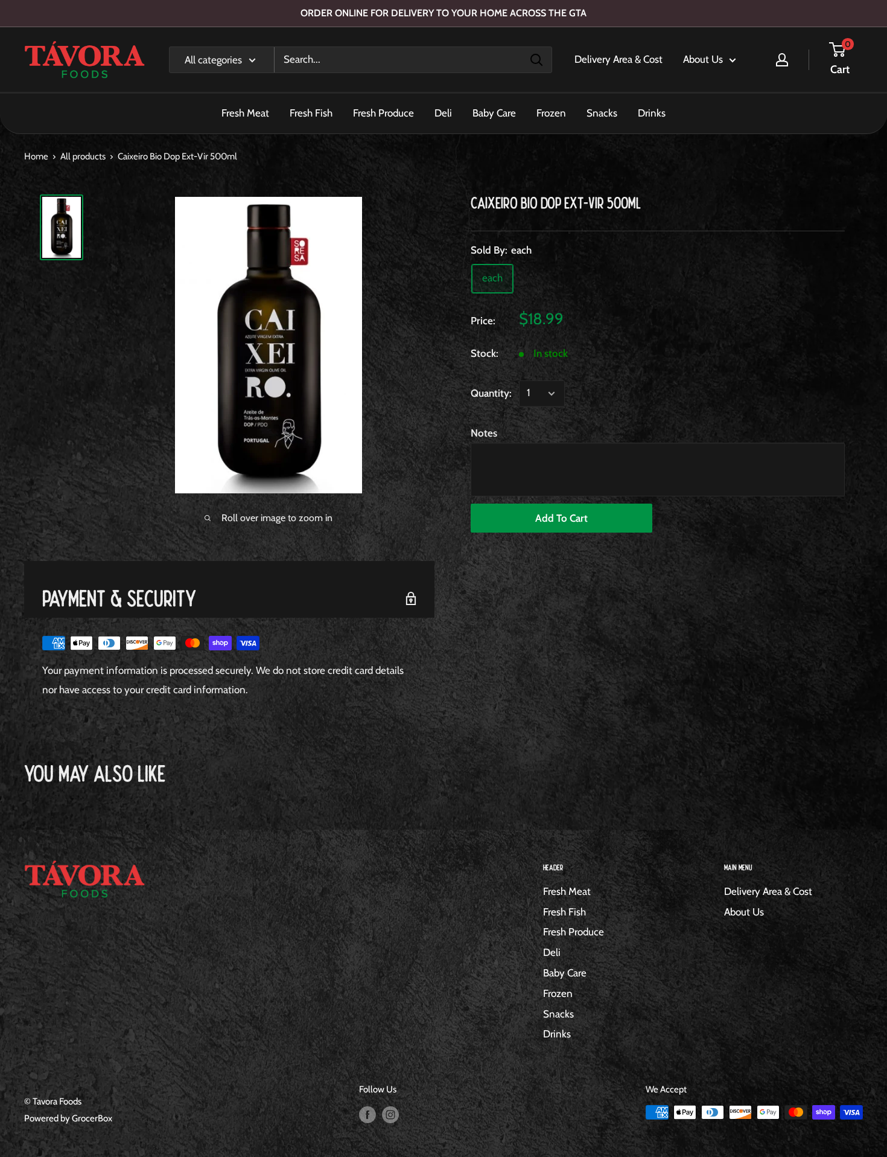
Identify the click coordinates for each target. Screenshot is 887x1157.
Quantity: (491, 393)
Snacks (602, 113)
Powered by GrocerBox (68, 1118)
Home (36, 156)
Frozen (551, 113)
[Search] (536, 59)
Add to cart (561, 518)
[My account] (782, 59)
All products (83, 156)
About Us (703, 59)
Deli (443, 113)
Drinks (652, 113)
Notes (484, 433)
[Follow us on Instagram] (390, 1114)
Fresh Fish (311, 113)
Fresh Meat (245, 113)
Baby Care (494, 113)
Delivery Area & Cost (618, 59)
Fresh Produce (383, 113)
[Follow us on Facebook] (367, 1114)
